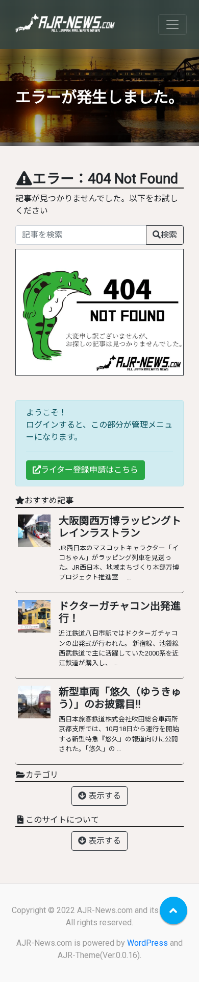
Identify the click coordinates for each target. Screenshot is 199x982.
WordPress (147, 943)
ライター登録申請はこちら (89, 470)
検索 (169, 235)
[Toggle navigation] (172, 24)
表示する (103, 796)
